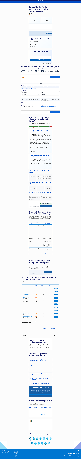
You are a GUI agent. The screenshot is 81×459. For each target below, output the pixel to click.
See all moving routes (43, 414)
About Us (3, 454)
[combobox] (40, 57)
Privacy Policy (16, 451)
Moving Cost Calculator (5, 451)
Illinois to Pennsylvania (43, 413)
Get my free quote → (49, 33)
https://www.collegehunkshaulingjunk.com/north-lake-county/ (48, 106)
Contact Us (15, 455)
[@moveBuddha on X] (76, 450)
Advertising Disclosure (40, 0)
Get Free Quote (40, 394)
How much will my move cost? (40, 51)
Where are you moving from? (36, 54)
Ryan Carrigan (32, 13)
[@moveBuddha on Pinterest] (78, 450)
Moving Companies (5, 452)
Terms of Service (16, 452)
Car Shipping (4, 453)
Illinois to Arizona (43, 412)
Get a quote (55, 288)
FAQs (2, 455)
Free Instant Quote (40, 59)
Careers (15, 456)
